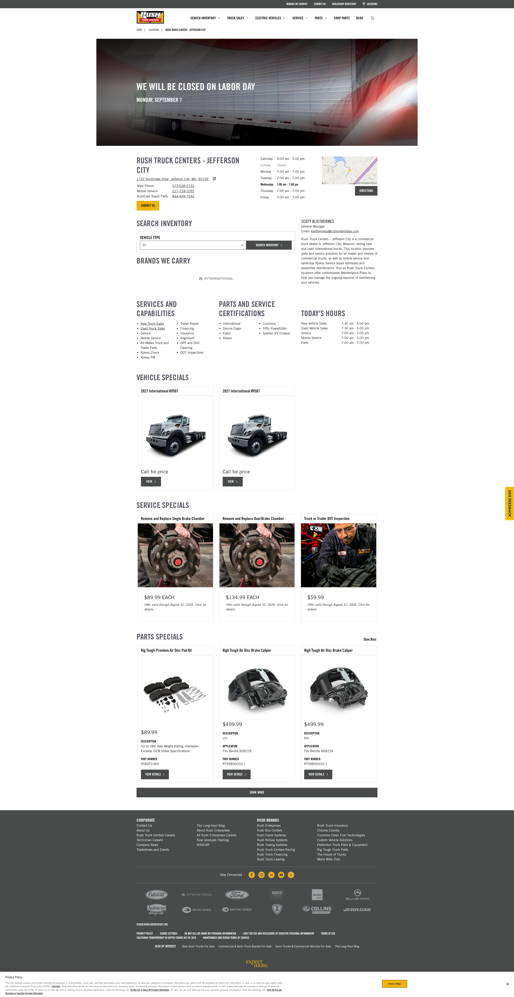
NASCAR (203, 845)
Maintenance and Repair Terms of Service (226, 937)
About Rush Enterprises (213, 830)
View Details (153, 774)
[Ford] (237, 900)
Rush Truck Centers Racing (276, 850)
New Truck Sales (152, 324)
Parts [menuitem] (319, 18)
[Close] (507, 984)
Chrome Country (328, 830)
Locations (371, 4)
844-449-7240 (183, 196)
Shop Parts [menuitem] (342, 18)
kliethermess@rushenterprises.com (335, 231)
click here (56, 986)
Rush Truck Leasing (271, 859)
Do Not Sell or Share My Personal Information (210, 933)
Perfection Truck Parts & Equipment (342, 845)
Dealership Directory (344, 4)
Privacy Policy (145, 933)
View (151, 482)
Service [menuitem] (297, 18)
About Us (143, 830)
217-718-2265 (183, 191)
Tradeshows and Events (153, 850)
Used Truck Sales (153, 328)
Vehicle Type (150, 237)
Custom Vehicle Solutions (334, 840)
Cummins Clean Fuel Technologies (341, 835)
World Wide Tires (328, 859)
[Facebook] (251, 875)
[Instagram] (261, 875)
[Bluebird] (197, 915)
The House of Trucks (331, 854)
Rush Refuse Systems (272, 840)
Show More (370, 639)
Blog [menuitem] (359, 18)
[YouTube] (281, 875)
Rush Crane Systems (271, 835)
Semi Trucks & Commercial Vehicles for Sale (303, 946)
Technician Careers (150, 840)
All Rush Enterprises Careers (216, 835)
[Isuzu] (317, 900)
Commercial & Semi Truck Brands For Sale (245, 946)
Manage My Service (297, 4)
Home (139, 30)
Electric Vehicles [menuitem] (268, 18)
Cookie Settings (168, 933)
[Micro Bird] (237, 915)
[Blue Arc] (357, 900)
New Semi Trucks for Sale (198, 946)
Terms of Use (328, 933)
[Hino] (277, 900)
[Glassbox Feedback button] (509, 503)
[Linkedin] (271, 875)
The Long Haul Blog (211, 825)
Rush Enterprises (269, 825)
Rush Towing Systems (272, 845)
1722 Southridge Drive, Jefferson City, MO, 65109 (176, 179)
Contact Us (320, 4)
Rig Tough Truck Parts (332, 850)
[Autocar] (156, 915)
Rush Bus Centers (269, 830)
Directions (366, 191)
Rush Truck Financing (272, 854)
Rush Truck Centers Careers (156, 835)
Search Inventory (267, 245)
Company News (147, 845)
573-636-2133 (183, 186)
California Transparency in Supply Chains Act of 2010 (166, 937)
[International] (197, 900)
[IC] (277, 915)
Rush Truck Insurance (332, 825)
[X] (291, 875)
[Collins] (317, 915)
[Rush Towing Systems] (357, 915)
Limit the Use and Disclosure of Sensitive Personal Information (278, 933)
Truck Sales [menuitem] (235, 18)
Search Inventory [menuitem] (203, 18)
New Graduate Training (213, 840)
